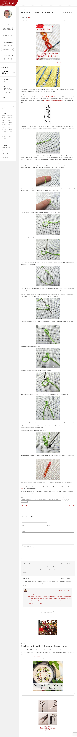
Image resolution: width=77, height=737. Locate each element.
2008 (3, 136)
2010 (3, 134)
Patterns (38, 2)
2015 (9, 127)
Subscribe (6, 49)
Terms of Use (5, 156)
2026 (3, 115)
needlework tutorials (54, 499)
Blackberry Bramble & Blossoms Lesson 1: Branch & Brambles (8, 89)
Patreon (53, 2)
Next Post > (72, 505)
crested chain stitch (39, 130)
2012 (3, 131)
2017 (9, 124)
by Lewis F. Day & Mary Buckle (50, 96)
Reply (26, 572)
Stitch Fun (29, 17)
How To (20, 2)
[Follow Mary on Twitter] (8, 58)
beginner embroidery (27, 499)
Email (23, 525)
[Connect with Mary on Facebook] (4, 58)
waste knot (44, 163)
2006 (3, 138)
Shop (48, 2)
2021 (9, 120)
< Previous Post (24, 505)
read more (8, 31)
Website (48, 525)
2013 (9, 129)
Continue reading (59, 694)
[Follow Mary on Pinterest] (11, 58)
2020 (3, 122)
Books (44, 2)
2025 (8, 115)
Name (23, 519)
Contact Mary (9, 35)
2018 (3, 124)
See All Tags (8, 107)
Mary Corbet (32, 590)
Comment (23, 531)
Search (60, 2)
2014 (3, 129)
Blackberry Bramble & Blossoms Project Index (44, 646)
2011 (9, 131)
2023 (9, 117)
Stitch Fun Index (44, 493)
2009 (9, 134)
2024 (3, 117)
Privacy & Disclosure (6, 157)
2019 (9, 122)
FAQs (3, 150)
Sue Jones (26, 563)
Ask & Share (4, 149)
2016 (3, 127)
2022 (3, 120)
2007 (9, 136)
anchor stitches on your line (54, 163)
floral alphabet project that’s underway (62, 62)
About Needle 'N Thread (6, 147)
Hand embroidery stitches (40, 499)
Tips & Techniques (29, 2)
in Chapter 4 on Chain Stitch (53, 100)
